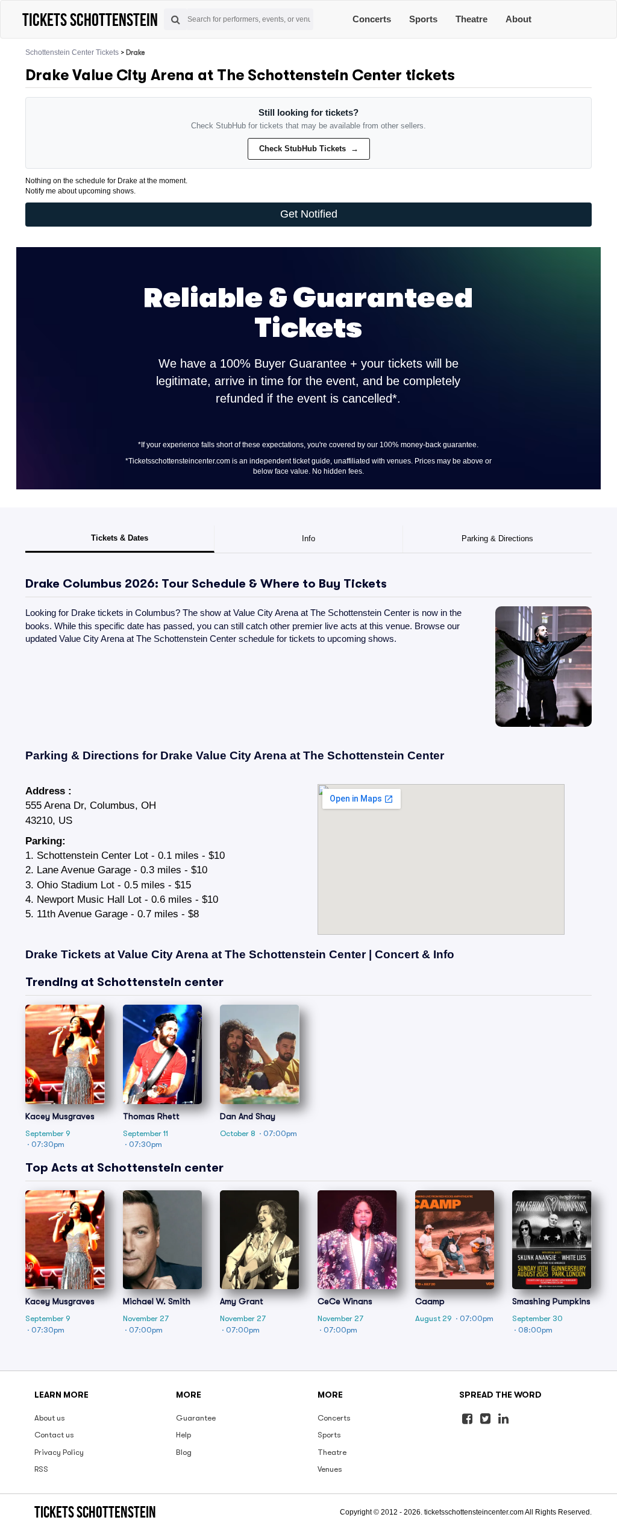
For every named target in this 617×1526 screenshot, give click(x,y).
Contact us (54, 1434)
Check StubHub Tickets (309, 148)
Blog (184, 1452)
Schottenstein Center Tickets (72, 52)
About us (49, 1417)
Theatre (471, 19)
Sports (423, 19)
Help (183, 1434)
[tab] (120, 539)
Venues (330, 1469)
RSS (41, 1469)
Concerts (371, 19)
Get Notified (308, 214)
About (518, 19)
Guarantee (196, 1417)
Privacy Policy (59, 1452)
